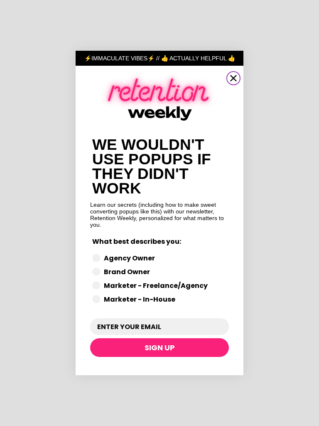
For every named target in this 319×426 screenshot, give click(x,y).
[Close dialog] (233, 78)
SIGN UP (160, 347)
